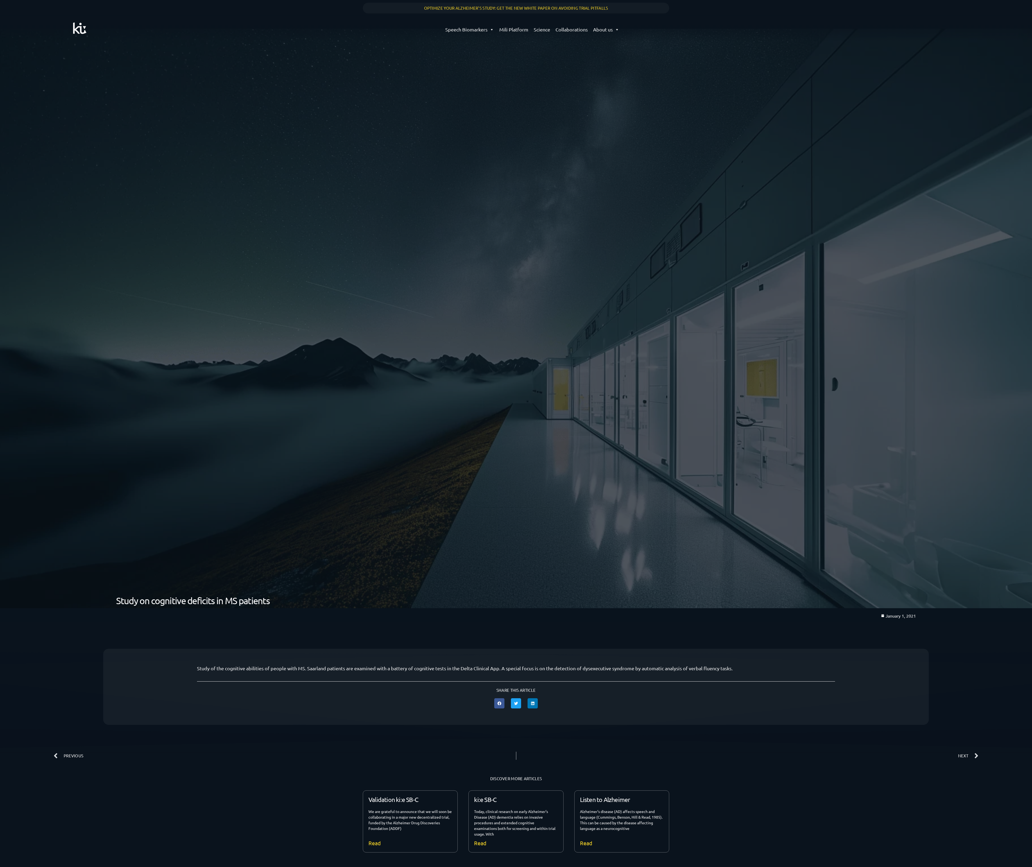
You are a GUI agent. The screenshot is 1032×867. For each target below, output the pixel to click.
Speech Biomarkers (466, 29)
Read (374, 843)
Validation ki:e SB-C (393, 799)
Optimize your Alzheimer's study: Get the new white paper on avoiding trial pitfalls (516, 7)
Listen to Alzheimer (605, 799)
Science (542, 29)
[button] (499, 703)
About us (603, 29)
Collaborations (572, 29)
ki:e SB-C (485, 799)
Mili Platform (513, 29)
